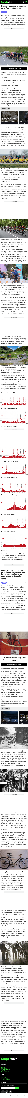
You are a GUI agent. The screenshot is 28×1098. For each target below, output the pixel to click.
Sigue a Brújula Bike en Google (14, 68)
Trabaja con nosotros (5, 1071)
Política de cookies (5, 1078)
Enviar (16, 1087)
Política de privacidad (5, 1079)
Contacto (3, 1070)
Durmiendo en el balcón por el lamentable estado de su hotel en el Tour (9, 722)
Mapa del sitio (4, 1068)
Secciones (3, 1067)
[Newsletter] (26, 2)
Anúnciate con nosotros (6, 1069)
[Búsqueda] (23, 2)
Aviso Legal (3, 1077)
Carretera (4, 582)
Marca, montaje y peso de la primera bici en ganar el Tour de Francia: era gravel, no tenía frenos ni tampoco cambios (9, 120)
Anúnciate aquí (14, 28)
